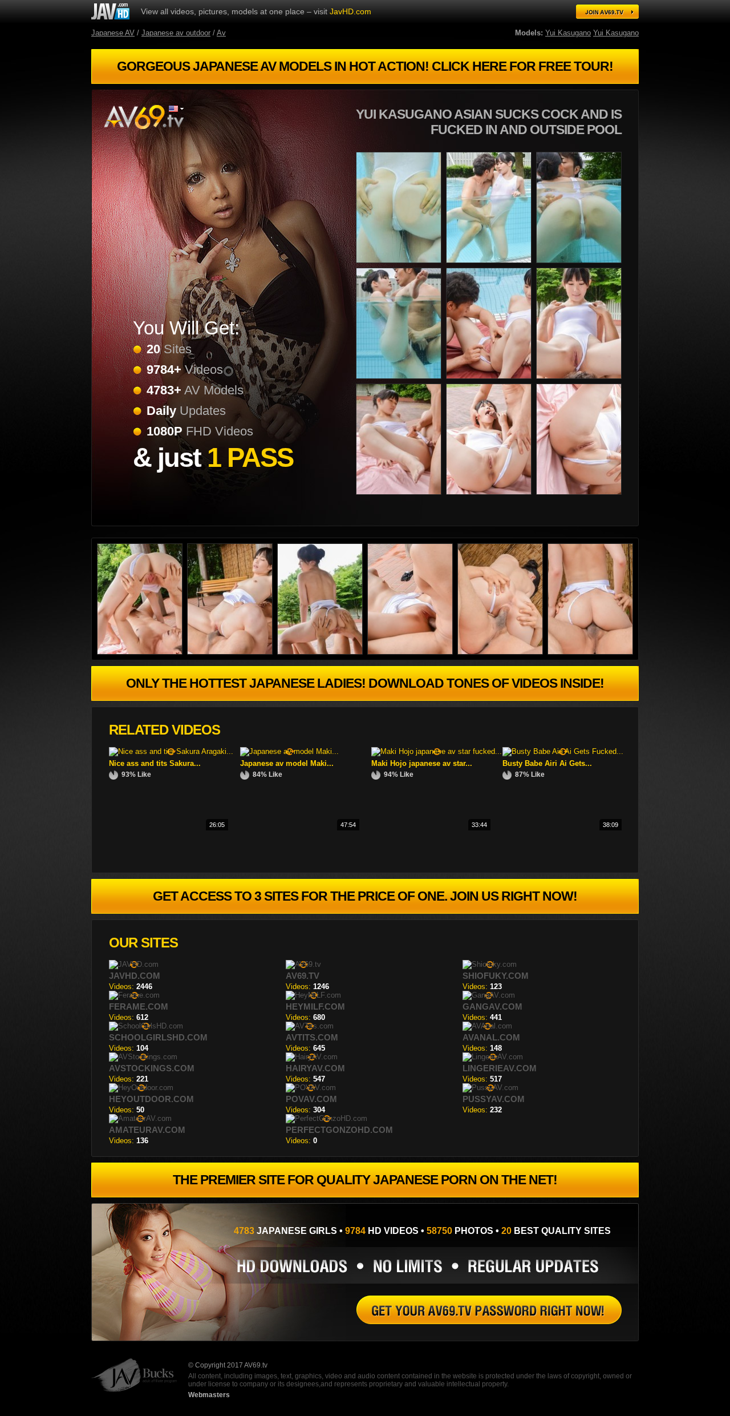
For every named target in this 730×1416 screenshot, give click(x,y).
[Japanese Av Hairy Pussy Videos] (401, 497)
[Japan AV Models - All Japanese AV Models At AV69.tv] (607, 12)
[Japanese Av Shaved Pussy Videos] (593, 652)
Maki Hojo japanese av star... (421, 763)
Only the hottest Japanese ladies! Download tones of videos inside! (365, 683)
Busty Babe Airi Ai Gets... (547, 763)
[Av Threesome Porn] (491, 265)
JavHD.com (350, 11)
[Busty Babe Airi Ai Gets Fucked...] (562, 751)
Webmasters (209, 1395)
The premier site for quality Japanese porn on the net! (365, 1179)
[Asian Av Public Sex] (232, 652)
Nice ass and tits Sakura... (155, 763)
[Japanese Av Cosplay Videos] (581, 381)
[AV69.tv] (143, 117)
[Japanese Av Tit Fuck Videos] (401, 381)
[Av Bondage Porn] (110, 11)
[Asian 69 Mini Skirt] (491, 381)
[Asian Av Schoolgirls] (491, 497)
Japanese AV (113, 33)
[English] (176, 109)
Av (221, 33)
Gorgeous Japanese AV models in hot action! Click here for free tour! (365, 66)
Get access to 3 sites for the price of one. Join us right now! (365, 896)
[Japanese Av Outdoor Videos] (502, 652)
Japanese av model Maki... (287, 763)
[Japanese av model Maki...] (289, 751)
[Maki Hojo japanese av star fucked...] (436, 751)
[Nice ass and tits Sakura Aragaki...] (171, 751)
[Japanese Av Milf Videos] (322, 652)
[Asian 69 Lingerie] (142, 652)
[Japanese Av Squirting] (412, 652)
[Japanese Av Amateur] (489, 1310)
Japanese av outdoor (175, 33)
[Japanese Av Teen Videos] (401, 265)
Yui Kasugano (568, 33)
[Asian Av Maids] (581, 265)
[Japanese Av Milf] (581, 497)
